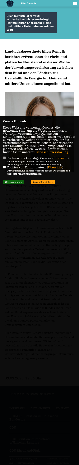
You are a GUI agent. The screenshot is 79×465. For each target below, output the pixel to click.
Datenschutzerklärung (51, 152)
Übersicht (60, 158)
